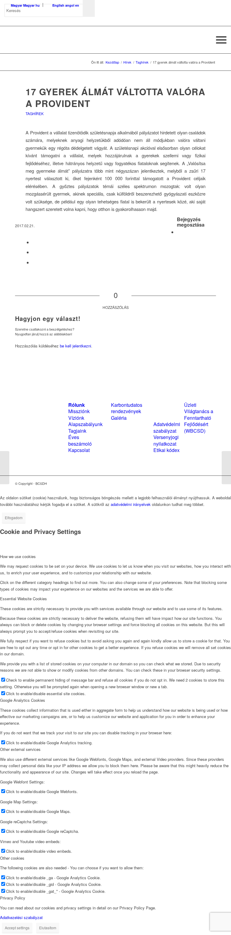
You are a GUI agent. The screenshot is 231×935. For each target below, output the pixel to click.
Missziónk (79, 411)
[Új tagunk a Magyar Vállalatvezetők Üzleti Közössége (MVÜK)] (4, 467)
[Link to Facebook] (193, 483)
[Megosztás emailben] (34, 262)
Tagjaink (77, 430)
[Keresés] (204, 39)
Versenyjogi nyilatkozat (166, 440)
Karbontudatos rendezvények (126, 408)
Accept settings (17, 927)
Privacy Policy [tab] (12, 898)
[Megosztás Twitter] (34, 242)
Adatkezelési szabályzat (21, 917)
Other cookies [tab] (12, 858)
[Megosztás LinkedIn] (34, 252)
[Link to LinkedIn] (202, 483)
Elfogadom (14, 517)
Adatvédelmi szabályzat (166, 427)
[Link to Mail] (211, 483)
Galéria (119, 417)
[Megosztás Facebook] (178, 232)
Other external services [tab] (20, 749)
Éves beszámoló (80, 440)
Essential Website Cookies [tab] (23, 598)
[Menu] (218, 39)
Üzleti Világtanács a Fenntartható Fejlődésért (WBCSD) (198, 417)
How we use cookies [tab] (18, 556)
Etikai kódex (166, 450)
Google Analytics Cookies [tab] (22, 700)
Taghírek (35, 113)
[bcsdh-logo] (50, 39)
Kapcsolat (79, 450)
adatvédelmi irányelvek (131, 504)
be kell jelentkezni (75, 346)
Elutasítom (47, 927)
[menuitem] (204, 39)
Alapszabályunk (85, 424)
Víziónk (76, 417)
